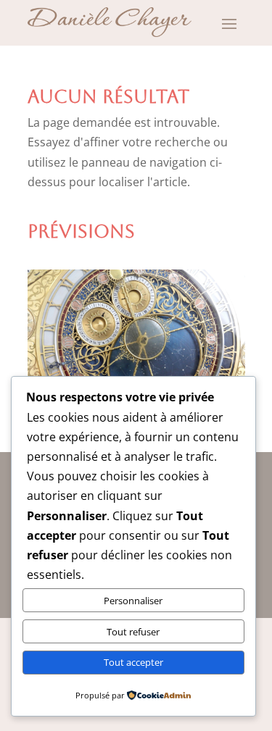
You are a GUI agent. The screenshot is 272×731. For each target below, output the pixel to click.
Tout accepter (133, 662)
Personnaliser (133, 600)
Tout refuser (133, 631)
